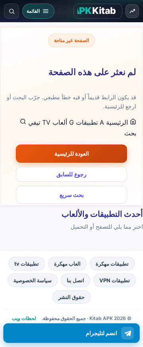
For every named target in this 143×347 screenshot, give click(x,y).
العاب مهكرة (67, 263)
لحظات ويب (24, 318)
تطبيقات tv (26, 263)
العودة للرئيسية (71, 153)
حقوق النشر (71, 297)
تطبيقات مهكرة (112, 263)
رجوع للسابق (71, 174)
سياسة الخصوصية (33, 280)
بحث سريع (72, 194)
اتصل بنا (75, 280)
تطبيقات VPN (114, 280)
